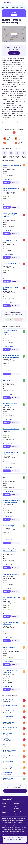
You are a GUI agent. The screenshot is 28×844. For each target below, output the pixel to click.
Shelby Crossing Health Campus (10, 331)
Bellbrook (5, 477)
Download (14, 15)
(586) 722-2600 (9, 204)
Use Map (14, 34)
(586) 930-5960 (9, 346)
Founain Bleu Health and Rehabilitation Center (12, 550)
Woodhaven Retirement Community (11, 404)
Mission (3, 806)
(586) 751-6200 (8, 302)
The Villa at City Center (10, 240)
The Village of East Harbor (11, 429)
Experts (3, 812)
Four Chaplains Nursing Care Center (11, 598)
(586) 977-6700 (8, 179)
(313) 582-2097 (8, 539)
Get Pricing (13, 53)
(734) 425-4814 (8, 564)
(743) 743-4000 (8, 394)
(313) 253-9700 (8, 371)
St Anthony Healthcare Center (12, 165)
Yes (10, 319)
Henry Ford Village (8, 526)
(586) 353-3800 (9, 254)
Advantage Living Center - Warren (11, 288)
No (19, 319)
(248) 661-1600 (8, 467)
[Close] (25, 839)
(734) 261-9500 (8, 613)
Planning (16, 803)
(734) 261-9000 (8, 419)
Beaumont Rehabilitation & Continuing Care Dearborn (12, 356)
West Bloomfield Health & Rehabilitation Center (12, 453)
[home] (6, 2)
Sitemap (16, 814)
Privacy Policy (18, 811)
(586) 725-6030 (9, 443)
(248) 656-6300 (9, 491)
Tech (2, 809)
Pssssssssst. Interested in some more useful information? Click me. (15, 839)
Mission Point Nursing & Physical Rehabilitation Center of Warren (12, 215)
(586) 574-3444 (8, 278)
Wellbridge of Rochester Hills (11, 574)
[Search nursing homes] (23, 2)
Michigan (8, 7)
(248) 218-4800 (8, 588)
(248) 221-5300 (8, 686)
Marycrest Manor (8, 380)
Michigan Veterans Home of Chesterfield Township (12, 501)
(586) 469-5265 (9, 661)
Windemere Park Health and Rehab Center (12, 189)
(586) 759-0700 (8, 230)
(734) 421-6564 (8, 637)
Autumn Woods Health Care (11, 264)
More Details (15, 182)
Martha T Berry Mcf (9, 647)
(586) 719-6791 (8, 516)
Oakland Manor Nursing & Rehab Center (10, 671)
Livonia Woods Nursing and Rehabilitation (11, 623)
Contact (3, 803)
